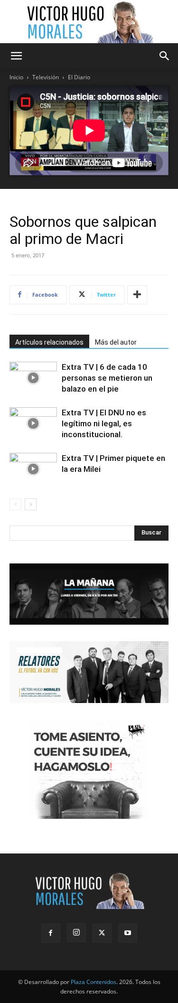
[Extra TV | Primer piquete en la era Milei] (33, 469)
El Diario (79, 77)
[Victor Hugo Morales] (89, 21)
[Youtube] (127, 933)
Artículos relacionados (49, 342)
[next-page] (31, 504)
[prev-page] (15, 504)
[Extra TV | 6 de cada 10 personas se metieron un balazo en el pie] (33, 378)
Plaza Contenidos (93, 982)
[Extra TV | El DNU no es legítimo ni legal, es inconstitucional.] (33, 423)
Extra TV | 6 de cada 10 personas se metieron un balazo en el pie (107, 378)
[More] (137, 294)
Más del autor (116, 342)
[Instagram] (76, 932)
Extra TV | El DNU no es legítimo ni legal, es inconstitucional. (104, 423)
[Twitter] (102, 933)
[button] (16, 56)
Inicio (16, 77)
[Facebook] (50, 933)
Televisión (45, 77)
